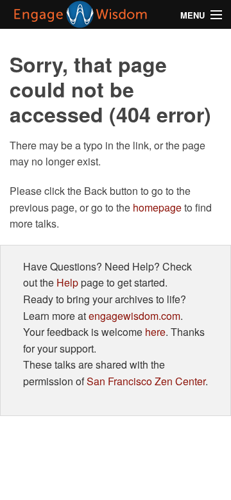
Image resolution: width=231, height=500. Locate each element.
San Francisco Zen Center (146, 381)
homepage (157, 207)
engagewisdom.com (134, 315)
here (155, 331)
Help (67, 282)
